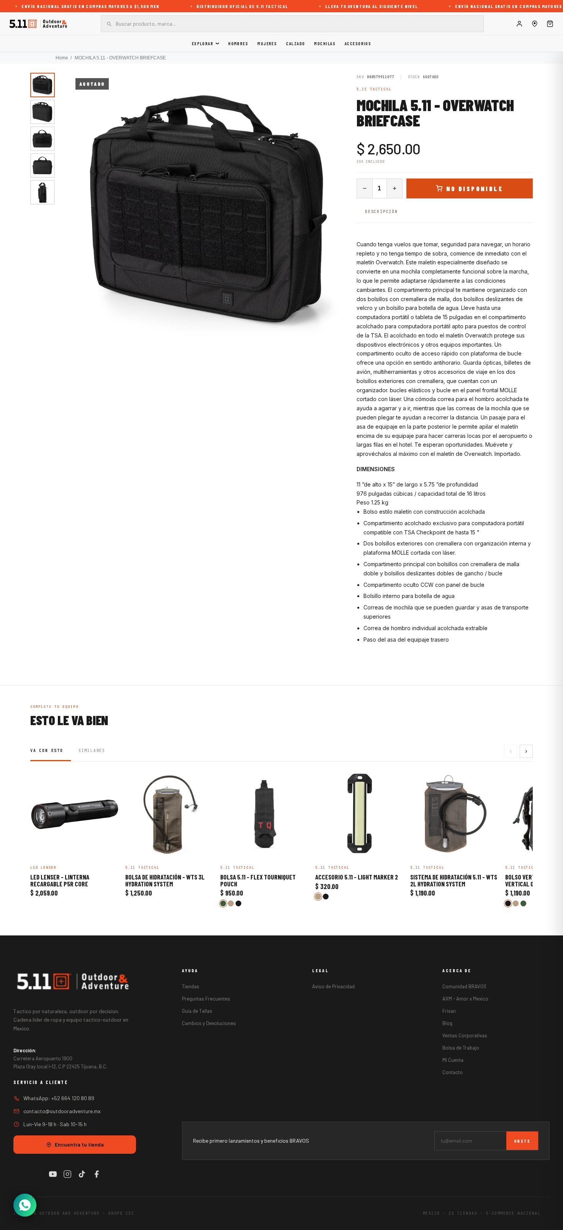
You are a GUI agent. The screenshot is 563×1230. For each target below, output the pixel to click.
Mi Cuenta (452, 1060)
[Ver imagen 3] (42, 138)
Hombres (238, 43)
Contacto (452, 1072)
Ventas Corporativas (464, 1035)
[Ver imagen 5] (42, 192)
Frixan (449, 1011)
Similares (92, 750)
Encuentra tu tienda (79, 1144)
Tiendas (190, 986)
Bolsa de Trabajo (460, 1048)
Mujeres (267, 43)
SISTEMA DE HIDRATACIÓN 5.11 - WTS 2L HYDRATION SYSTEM (453, 881)
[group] (208, 211)
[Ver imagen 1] (42, 85)
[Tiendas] (535, 24)
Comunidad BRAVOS (464, 986)
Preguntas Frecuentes (206, 999)
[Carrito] (550, 24)
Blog (447, 1023)
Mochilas (325, 43)
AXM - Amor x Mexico (465, 999)
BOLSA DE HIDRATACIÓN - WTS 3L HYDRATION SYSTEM (165, 881)
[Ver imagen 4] (42, 165)
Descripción (381, 211)
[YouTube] (53, 1174)
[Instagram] (67, 1174)
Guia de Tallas (197, 1011)
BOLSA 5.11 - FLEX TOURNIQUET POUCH (258, 881)
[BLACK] (238, 903)
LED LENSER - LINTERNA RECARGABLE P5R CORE (59, 881)
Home (62, 58)
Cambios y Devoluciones (209, 1023)
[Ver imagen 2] (42, 112)
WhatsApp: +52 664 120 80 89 (58, 1098)
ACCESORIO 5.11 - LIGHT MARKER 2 (356, 877)
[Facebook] (96, 1174)
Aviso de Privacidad (333, 986)
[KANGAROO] (231, 903)
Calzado (295, 43)
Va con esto (46, 750)
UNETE (522, 1140)
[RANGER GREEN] (223, 903)
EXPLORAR (203, 43)
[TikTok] (82, 1174)
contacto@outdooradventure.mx (62, 1111)
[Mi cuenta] (519, 24)
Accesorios (358, 43)
